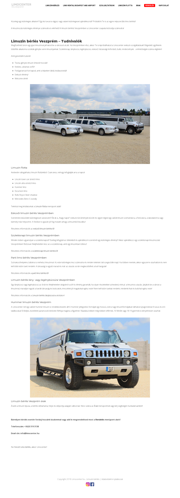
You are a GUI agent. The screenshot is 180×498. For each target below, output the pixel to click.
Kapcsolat (164, 5)
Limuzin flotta (41, 206)
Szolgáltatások (106, 5)
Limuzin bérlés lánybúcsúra (44, 295)
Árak (96, 406)
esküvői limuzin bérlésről (43, 228)
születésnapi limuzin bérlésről (45, 251)
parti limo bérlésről (40, 273)
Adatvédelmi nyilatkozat (112, 479)
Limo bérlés (25, 447)
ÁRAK (138, 5)
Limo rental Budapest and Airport (79, 5)
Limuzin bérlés (52, 5)
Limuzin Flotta (125, 5)
